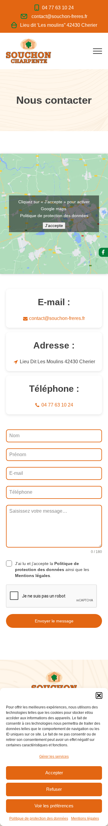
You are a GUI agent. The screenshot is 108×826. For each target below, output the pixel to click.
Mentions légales (85, 818)
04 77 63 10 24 (58, 7)
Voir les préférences (54, 805)
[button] (99, 695)
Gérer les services (54, 756)
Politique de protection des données (38, 818)
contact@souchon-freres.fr (59, 16)
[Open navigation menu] (97, 51)
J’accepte (54, 225)
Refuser (54, 789)
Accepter (54, 772)
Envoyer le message (54, 621)
